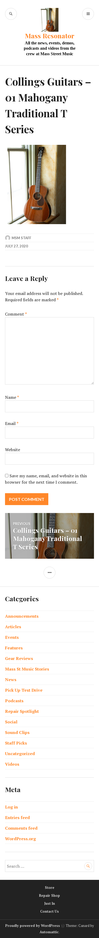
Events (12, 637)
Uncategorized (20, 753)
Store (49, 887)
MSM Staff (21, 238)
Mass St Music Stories (27, 669)
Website (12, 449)
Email (11, 423)
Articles (13, 627)
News (10, 679)
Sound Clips (17, 732)
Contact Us (49, 911)
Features (14, 648)
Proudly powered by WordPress (32, 925)
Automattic (49, 932)
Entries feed (17, 817)
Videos (12, 764)
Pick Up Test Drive (24, 690)
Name (12, 397)
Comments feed (21, 828)
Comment (16, 314)
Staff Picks (16, 743)
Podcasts (14, 701)
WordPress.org (20, 839)
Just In (49, 903)
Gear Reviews (19, 658)
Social (11, 722)
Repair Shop (49, 895)
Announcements (22, 616)
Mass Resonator (49, 35)
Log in (11, 807)
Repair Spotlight (22, 711)
